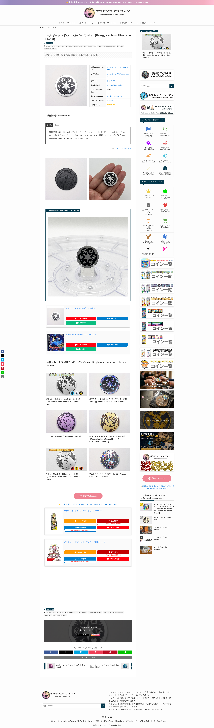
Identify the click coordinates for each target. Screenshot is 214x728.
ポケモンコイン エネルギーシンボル (80, 308)
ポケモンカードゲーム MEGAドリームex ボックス (84, 511)
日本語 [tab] (49, 125)
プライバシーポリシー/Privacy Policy (138, 721)
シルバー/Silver (78, 46)
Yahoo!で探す (80, 529)
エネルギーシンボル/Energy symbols (62, 46)
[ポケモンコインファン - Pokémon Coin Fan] (107, 13)
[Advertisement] (88, 585)
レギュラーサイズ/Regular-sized (106, 46)
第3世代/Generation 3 (50, 48)
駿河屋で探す (113, 318)
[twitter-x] (103, 717)
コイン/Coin (49, 43)
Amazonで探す (81, 521)
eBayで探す (82, 323)
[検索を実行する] (171, 86)
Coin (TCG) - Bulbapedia (123, 148)
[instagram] (106, 717)
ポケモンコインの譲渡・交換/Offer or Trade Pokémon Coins (104, 721)
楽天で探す (113, 522)
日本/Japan (120, 46)
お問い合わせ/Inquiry (159, 721)
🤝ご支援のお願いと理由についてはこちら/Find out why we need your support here (88, 504)
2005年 (48, 46)
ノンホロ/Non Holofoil (90, 46)
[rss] (108, 717)
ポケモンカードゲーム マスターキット (81, 335)
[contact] (111, 717)
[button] (51, 652)
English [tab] (57, 125)
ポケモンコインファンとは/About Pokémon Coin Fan (65, 721)
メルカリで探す (82, 318)
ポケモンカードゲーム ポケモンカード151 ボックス (85, 542)
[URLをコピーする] (2, 376)
